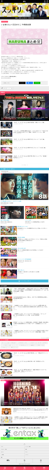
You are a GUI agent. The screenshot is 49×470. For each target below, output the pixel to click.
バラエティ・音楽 (4, 449)
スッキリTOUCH (4, 345)
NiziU (43, 345)
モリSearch (3, 347)
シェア (30, 82)
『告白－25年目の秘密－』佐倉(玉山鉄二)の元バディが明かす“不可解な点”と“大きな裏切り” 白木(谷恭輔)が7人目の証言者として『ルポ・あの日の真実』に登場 (30, 290)
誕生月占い (14, 469)
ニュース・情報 (10, 88)
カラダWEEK (38, 345)
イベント (26, 454)
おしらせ (15, 347)
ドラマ (2, 446)
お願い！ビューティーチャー (14, 345)
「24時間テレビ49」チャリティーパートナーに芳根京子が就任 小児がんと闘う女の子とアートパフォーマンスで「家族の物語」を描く (30, 331)
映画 (26, 449)
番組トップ (5, 469)
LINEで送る (37, 82)
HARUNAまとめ (4, 21)
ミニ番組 (2, 454)
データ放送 (34, 469)
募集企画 (24, 469)
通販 (1, 457)
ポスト (23, 82)
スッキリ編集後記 (31, 345)
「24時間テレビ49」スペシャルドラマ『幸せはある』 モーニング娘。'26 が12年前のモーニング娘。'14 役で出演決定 (29, 314)
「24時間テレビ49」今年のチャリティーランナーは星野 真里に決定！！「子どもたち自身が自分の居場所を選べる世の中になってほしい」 (30, 307)
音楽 (4, 88)
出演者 (44, 469)
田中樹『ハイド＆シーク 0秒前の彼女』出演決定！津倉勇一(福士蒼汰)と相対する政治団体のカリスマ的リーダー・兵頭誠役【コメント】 (30, 323)
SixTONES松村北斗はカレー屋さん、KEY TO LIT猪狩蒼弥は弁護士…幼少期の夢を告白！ (30, 298)
